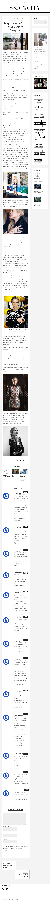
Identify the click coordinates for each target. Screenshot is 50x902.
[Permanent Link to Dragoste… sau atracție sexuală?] (7, 474)
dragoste (37, 116)
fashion (5, 460)
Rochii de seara (38, 148)
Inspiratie (43, 123)
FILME (43, 118)
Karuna (36, 128)
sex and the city (38, 155)
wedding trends (38, 162)
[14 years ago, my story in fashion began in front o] (36, 81)
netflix (41, 132)
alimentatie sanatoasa (39, 98)
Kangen (40, 125)
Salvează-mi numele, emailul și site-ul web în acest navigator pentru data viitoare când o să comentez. (15, 848)
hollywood (37, 123)
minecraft (18, 493)
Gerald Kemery (19, 773)
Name (7, 826)
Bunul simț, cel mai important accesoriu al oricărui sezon (38, 191)
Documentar (41, 114)
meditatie (36, 130)
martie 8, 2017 (7, 18)
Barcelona (40, 100)
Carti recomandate (39, 102)
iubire (36, 125)
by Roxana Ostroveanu (18, 18)
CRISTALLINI (42, 107)
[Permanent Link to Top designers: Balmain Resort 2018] (24, 474)
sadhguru (37, 153)
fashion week (37, 118)
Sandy (17, 791)
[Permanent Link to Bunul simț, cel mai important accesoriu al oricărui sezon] (37, 188)
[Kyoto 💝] (40, 85)
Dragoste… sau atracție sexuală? (6, 477)
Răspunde (26, 492)
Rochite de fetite (38, 151)
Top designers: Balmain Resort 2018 (23, 477)
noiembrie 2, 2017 (24, 480)
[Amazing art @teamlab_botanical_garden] (45, 81)
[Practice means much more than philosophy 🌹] (40, 81)
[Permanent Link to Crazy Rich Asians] (15, 474)
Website (5, 839)
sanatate (42, 153)
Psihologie (41, 137)
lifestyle (11, 460)
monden (36, 132)
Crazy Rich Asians (14, 476)
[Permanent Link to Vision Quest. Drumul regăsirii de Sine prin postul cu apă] (37, 201)
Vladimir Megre (38, 160)
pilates (36, 137)
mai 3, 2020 (14, 478)
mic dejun (42, 130)
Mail (6, 832)
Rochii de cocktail (38, 144)
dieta (36, 114)
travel (36, 158)
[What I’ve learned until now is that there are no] (36, 85)
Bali (35, 100)
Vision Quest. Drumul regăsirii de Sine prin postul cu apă (38, 204)
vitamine (41, 158)
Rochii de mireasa (38, 146)
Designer (36, 109)
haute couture (38, 121)
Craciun (36, 107)
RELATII (36, 139)
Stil (44, 155)
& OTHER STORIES (19, 20)
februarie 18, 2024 (6, 480)
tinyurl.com (18, 592)
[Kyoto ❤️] (45, 85)
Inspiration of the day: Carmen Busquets (15, 27)
